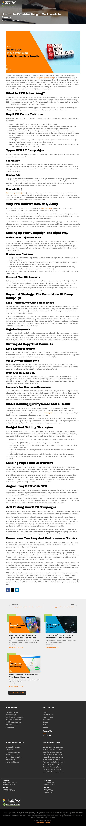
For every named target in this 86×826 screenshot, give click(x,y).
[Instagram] (44, 735)
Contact (45, 727)
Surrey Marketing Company (52, 759)
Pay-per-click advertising (45, 78)
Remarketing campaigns (14, 193)
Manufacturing (10, 759)
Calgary (46, 787)
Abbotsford (6, 780)
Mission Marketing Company (52, 764)
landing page (48, 413)
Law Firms (9, 749)
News (45, 724)
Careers (45, 722)
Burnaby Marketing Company (52, 749)
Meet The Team (48, 717)
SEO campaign (46, 208)
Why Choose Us (48, 714)
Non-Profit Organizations (14, 757)
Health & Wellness (12, 754)
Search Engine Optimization (15, 717)
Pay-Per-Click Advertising (14, 719)
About (45, 712)
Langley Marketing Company (52, 754)
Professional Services (12, 762)
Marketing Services (12, 712)
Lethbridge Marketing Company (53, 772)
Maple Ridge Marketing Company (53, 757)
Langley (5, 787)
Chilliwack (47, 780)
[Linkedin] (47, 735)
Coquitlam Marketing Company (53, 752)
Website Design (11, 714)
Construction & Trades (13, 747)
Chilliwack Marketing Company (53, 767)
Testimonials (47, 719)
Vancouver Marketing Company (53, 747)
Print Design (10, 727)
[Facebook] (50, 735)
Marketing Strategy (12, 724)
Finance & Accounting (13, 752)
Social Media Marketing (13, 722)
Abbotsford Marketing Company (53, 762)
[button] (8, 590)
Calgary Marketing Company (52, 769)
